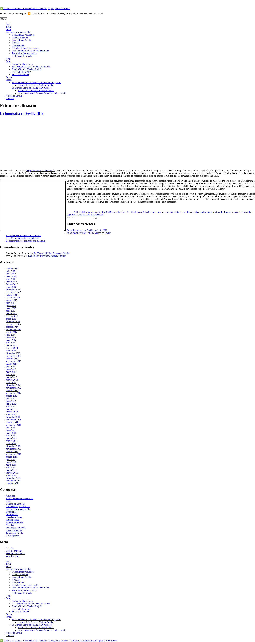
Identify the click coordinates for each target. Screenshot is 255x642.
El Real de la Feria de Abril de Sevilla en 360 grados (36, 82)
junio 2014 (11, 337)
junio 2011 (11, 430)
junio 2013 (11, 369)
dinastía (194, 212)
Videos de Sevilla (14, 95)
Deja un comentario (95, 214)
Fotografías (11, 512)
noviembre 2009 (13, 480)
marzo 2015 (11, 313)
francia (227, 212)
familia (210, 212)
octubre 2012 (12, 390)
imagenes (236, 212)
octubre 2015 (12, 295)
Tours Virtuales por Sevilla (24, 53)
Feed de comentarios (15, 553)
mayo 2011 (11, 433)
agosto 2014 (11, 332)
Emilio (203, 212)
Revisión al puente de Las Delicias (22, 238)
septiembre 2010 (13, 454)
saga (69, 214)
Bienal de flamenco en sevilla (25, 48)
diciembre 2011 (13, 417)
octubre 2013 (12, 358)
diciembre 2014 (13, 321)
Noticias (15, 42)
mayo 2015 (11, 308)
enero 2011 (11, 443)
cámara (160, 212)
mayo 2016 (11, 276)
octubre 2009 (12, 483)
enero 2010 (11, 475)
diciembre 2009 (13, 478)
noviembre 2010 (13, 449)
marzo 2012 (11, 409)
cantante (178, 212)
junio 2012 (11, 401)
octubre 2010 (12, 451)
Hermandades (18, 45)
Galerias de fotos (14, 517)
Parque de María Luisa (22, 64)
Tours (8, 27)
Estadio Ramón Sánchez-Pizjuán (27, 69)
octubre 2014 (12, 326)
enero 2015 (11, 319)
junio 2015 (11, 305)
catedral (186, 212)
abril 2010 (10, 467)
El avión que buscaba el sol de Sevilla (23, 235)
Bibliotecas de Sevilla (22, 56)
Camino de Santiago (15, 504)
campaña (169, 212)
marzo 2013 (11, 377)
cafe (154, 212)
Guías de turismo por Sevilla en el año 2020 (87, 230)
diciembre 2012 (13, 385)
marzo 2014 (11, 345)
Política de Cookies (80, 640)
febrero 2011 (12, 441)
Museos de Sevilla (20, 74)
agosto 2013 (11, 364)
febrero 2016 (12, 284)
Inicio (8, 24)
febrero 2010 (12, 472)
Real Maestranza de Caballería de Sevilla (31, 66)
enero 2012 (11, 414)
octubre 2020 (12, 268)
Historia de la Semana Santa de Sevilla (36, 90)
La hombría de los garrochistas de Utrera (47, 256)
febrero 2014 (12, 348)
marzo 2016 (11, 281)
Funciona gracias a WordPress (103, 640)
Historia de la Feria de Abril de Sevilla (35, 85)
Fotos (8, 29)
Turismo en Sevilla (14, 533)
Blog (8, 58)
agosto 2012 (11, 395)
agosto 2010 (11, 457)
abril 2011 (10, 435)
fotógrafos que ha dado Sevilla (40, 170)
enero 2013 (11, 382)
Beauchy (146, 212)
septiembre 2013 (13, 361)
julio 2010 (10, 459)
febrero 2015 (12, 316)
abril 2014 (10, 342)
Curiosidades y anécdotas (18, 506)
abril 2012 (10, 406)
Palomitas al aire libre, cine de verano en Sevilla (89, 233)
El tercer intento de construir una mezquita (25, 241)
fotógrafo (218, 212)
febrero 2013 (12, 380)
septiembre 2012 (13, 393)
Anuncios (10, 496)
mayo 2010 (11, 464)
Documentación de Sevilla (18, 32)
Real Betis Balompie (21, 72)
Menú (3, 19)
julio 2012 (10, 398)
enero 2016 (11, 287)
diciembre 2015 (13, 289)
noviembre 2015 (13, 292)
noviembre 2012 (13, 388)
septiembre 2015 (13, 297)
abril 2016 (10, 279)
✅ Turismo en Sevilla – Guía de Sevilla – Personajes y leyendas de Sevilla (35, 8)
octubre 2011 (12, 422)
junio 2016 (11, 273)
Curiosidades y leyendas (23, 34)
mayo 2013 (11, 372)
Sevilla (9, 77)
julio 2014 (10, 334)
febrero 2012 (12, 411)
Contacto (10, 98)
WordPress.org (13, 556)
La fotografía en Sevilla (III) (21, 113)
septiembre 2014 (13, 329)
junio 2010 (11, 462)
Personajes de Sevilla (21, 40)
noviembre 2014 (13, 324)
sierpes (82, 214)
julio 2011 (10, 427)
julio (249, 212)
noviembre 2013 (13, 356)
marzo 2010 (11, 470)
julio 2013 (10, 366)
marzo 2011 (11, 438)
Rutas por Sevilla (20, 37)
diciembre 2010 (13, 446)
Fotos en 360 (12, 514)
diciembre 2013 (13, 353)
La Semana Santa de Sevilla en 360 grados (32, 88)
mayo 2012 (11, 403)
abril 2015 (10, 311)
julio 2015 (10, 303)
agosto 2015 (11, 300)
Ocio (8, 61)
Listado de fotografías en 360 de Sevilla (30, 50)
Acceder (10, 548)
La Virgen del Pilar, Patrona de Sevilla (52, 253)
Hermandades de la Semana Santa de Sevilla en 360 (42, 93)
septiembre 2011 (13, 425)
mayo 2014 (11, 340)
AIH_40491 (79, 212)
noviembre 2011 (13, 419)
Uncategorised (12, 535)
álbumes (137, 212)
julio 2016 (10, 271)
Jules (244, 212)
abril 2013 (10, 374)
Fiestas (9, 80)
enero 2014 (11, 350)
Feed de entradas (14, 551)
